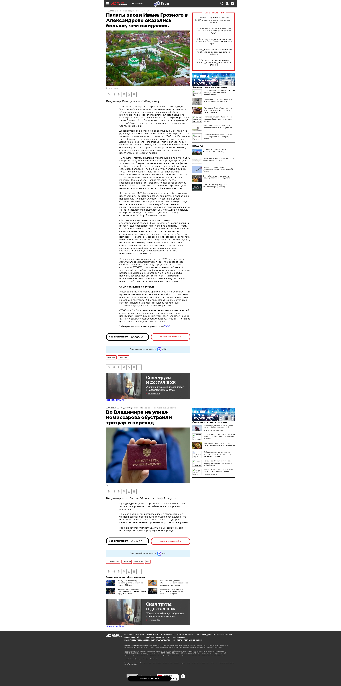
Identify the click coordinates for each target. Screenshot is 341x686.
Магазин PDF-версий (185, 635)
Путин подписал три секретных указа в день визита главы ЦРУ (218, 159)
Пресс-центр (152, 635)
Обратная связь (167, 635)
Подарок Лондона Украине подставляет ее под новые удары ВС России (218, 169)
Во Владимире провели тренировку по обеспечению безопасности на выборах (214, 52)
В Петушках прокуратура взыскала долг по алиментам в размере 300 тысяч (214, 30)
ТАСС (167, 326)
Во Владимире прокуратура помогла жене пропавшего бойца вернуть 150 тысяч (131, 591)
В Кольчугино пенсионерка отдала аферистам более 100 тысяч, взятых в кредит (214, 41)
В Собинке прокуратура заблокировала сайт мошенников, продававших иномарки (174, 583)
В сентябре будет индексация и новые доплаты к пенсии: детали (216, 177)
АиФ (108, 485)
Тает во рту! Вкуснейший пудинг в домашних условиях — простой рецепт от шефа (218, 110)
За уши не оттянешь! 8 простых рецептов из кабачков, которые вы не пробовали (219, 445)
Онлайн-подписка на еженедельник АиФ (214, 635)
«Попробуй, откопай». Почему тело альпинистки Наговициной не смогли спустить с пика (218, 428)
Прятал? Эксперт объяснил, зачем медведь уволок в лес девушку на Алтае (218, 136)
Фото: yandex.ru (112, 88)
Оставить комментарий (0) (171, 337)
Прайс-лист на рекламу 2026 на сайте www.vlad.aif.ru (147, 640)
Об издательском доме (134, 635)
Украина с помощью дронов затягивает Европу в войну (215, 186)
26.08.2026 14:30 (112, 408)
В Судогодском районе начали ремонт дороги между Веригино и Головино (213, 62)
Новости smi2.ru (115, 400)
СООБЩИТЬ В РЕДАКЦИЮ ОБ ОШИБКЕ (187, 640)
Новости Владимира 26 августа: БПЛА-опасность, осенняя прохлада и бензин (213, 20)
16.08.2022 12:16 (112, 11)
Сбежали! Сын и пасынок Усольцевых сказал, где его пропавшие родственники (219, 92)
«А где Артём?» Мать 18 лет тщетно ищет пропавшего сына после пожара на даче (218, 472)
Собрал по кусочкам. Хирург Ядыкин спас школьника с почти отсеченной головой (219, 436)
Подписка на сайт (132, 637)
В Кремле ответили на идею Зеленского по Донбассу (214, 150)
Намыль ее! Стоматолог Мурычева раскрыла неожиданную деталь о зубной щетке (218, 463)
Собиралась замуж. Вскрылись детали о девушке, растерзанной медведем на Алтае (217, 454)
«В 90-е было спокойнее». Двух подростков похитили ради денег (218, 127)
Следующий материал (149, 679)
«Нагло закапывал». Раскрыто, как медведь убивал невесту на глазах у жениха (219, 119)
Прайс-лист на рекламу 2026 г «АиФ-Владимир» (165, 637)
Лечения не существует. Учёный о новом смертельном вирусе (218, 100)
